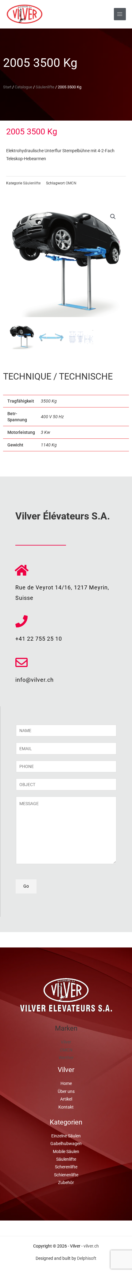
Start (7, 87)
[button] (112, 216)
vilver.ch (91, 1246)
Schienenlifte (66, 1174)
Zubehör (66, 1182)
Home (66, 1083)
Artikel (66, 1099)
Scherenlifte (66, 1166)
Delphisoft (86, 1258)
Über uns (66, 1091)
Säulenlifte (45, 87)
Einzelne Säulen (66, 1135)
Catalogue (23, 87)
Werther (66, 1057)
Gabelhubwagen (66, 1143)
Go (26, 886)
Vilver (66, 1042)
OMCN (71, 183)
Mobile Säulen (66, 1151)
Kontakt (66, 1107)
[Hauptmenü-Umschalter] (120, 14)
